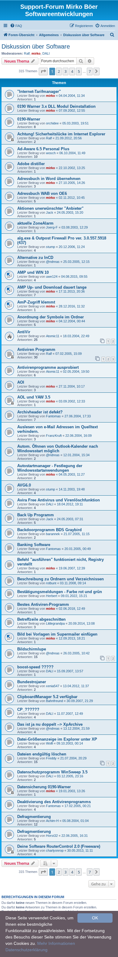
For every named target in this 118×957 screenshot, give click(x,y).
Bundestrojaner (31, 682)
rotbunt (51, 583)
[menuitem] (16, 25)
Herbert (51, 596)
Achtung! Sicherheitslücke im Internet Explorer (61, 134)
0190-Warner (28, 119)
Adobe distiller (31, 163)
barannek (53, 534)
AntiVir (23, 332)
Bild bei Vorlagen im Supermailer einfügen (57, 634)
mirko (36, 53)
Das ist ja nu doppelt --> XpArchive (50, 724)
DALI (46, 53)
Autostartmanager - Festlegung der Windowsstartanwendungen (49, 468)
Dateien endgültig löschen (41, 754)
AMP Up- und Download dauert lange (52, 287)
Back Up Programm (35, 515)
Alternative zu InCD (35, 257)
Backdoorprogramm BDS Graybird (49, 530)
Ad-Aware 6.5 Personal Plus (43, 149)
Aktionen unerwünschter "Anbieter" (50, 208)
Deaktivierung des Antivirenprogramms (54, 801)
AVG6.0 (24, 485)
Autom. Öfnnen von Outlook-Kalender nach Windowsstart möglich (57, 448)
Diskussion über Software (36, 46)
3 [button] (65, 71)
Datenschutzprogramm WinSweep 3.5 (52, 772)
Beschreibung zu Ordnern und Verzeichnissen (60, 579)
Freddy (51, 758)
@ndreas (53, 261)
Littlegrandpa (55, 623)
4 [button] (72, 71)
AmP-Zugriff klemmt (36, 302)
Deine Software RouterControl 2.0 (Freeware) (58, 846)
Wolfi (49, 743)
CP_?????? (28, 709)
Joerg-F (52, 227)
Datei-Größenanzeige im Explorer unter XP (57, 739)
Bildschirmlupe (31, 649)
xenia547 (52, 686)
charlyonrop (55, 850)
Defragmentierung (34, 816)
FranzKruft (54, 435)
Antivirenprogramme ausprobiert (48, 367)
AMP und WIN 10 (33, 272)
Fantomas (53, 416)
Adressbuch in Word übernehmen (48, 178)
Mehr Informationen (56, 943)
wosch (51, 153)
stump (50, 247)
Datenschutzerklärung (26, 949)
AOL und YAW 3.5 (33, 397)
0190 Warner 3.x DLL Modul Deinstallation (56, 106)
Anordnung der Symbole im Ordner (50, 317)
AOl (20, 382)
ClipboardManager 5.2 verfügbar (47, 696)
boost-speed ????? (35, 667)
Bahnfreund (54, 701)
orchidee (52, 123)
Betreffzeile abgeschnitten (41, 619)
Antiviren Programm (36, 349)
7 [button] (90, 71)
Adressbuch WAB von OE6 (42, 193)
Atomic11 (52, 336)
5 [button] (79, 71)
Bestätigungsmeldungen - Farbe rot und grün (59, 591)
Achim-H (52, 821)
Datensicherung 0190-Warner (44, 787)
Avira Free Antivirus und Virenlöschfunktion (58, 500)
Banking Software (33, 544)
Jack (49, 212)
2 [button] (59, 71)
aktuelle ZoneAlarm (35, 223)
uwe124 (51, 276)
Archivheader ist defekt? (40, 412)
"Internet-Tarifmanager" (39, 91)
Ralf (27, 53)
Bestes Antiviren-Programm (43, 604)
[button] (43, 71)
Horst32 (52, 835)
